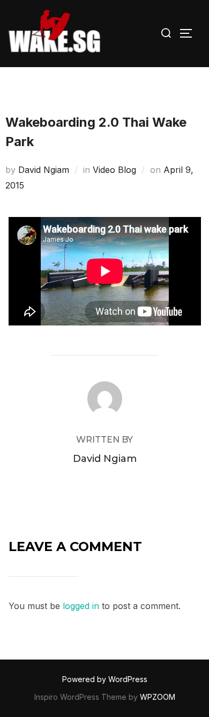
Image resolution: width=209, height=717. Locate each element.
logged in (81, 605)
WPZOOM (157, 696)
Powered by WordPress (104, 679)
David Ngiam (43, 169)
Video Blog (114, 169)
